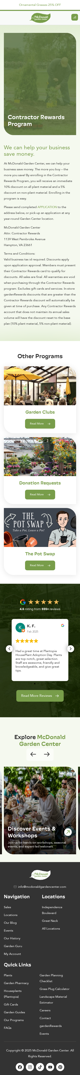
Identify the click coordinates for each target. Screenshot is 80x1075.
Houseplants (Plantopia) (13, 994)
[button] (9, 648)
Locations (10, 915)
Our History (12, 938)
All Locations (51, 928)
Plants (8, 975)
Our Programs (14, 1020)
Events (8, 930)
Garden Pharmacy (16, 983)
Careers (45, 1010)
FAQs (7, 1028)
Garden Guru (13, 946)
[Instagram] (30, 1067)
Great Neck (50, 921)
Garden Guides (14, 1012)
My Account (12, 954)
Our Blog (10, 923)
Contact (45, 1018)
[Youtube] (50, 1067)
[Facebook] (20, 1067)
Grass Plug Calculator (55, 989)
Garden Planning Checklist (51, 978)
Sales (7, 907)
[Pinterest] (60, 1067)
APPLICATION (47, 207)
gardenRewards (51, 1026)
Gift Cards (11, 1004)
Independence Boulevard (52, 910)
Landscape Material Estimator (53, 1000)
